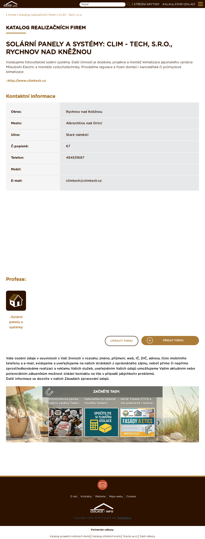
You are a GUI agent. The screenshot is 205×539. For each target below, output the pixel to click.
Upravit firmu (121, 341)
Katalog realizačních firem (37, 15)
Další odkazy (147, 536)
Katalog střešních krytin (106, 536)
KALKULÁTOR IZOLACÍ (179, 4)
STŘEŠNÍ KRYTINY (147, 4)
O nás (73, 496)
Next (160, 424)
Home (12, 15)
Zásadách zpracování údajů (86, 378)
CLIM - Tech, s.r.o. (70, 15)
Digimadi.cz (124, 518)
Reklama (100, 496)
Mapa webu (116, 496)
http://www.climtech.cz (27, 80)
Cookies (131, 496)
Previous (46, 424)
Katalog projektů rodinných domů (70, 536)
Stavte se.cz (130, 536)
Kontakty (86, 496)
